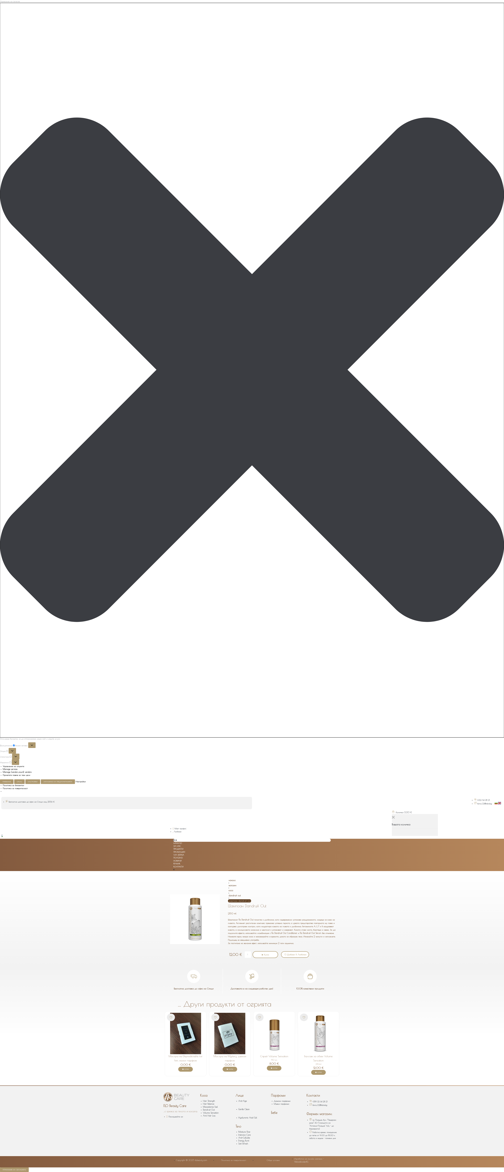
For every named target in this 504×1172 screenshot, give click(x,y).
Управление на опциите (13, 766)
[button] (252, 370)
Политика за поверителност (15, 788)
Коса (231, 890)
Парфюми (278, 1095)
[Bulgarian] (496, 803)
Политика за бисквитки (13, 785)
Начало (232, 880)
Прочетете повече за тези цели (16, 775)
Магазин (232, 885)
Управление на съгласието (14, 1170)
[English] (499, 803)
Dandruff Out (235, 895)
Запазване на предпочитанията (57, 782)
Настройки (33, 782)
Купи (266, 954)
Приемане (7, 782)
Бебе (274, 1112)
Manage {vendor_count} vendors (17, 772)
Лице (239, 1095)
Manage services (10, 769)
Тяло (238, 1126)
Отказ (19, 782)
